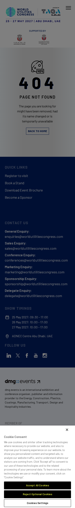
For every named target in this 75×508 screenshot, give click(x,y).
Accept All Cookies (37, 485)
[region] (37, 467)
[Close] (67, 430)
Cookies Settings (37, 503)
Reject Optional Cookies (37, 494)
